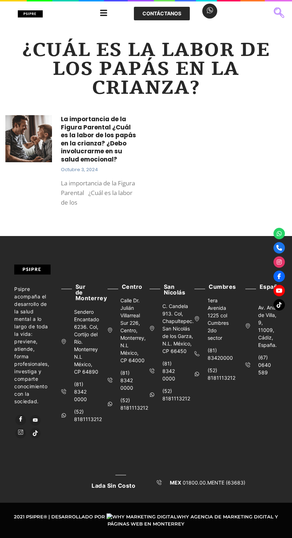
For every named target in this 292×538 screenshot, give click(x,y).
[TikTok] (35, 433)
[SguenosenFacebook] (279, 276)
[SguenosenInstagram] (279, 262)
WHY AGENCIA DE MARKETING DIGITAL (225, 516)
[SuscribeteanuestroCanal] (279, 290)
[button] (279, 13)
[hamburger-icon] (104, 13)
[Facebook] (20, 420)
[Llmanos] (279, 247)
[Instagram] (20, 433)
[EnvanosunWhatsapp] (279, 233)
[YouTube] (35, 420)
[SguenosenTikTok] (279, 305)
